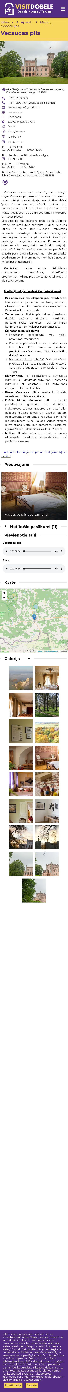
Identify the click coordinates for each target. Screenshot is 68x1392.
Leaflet (39, 651)
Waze (11, 126)
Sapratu (32, 1385)
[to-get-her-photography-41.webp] (47, 811)
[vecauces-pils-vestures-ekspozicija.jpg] (21, 731)
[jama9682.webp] (34, 891)
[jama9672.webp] (34, 62)
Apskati (26, 22)
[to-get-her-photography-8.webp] (21, 784)
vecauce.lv (15, 112)
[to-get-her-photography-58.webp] (47, 784)
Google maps (16, 131)
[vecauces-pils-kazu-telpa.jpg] (47, 678)
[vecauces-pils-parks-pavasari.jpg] (47, 705)
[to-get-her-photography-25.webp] (47, 758)
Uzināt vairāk (13, 1385)
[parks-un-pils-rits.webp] (21, 678)
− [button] (4, 598)
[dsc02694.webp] (47, 837)
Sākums (7, 22)
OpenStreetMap (51, 651)
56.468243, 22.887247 (22, 121)
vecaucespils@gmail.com (24, 107)
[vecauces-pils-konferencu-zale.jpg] (21, 705)
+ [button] (4, 593)
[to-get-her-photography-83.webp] (21, 811)
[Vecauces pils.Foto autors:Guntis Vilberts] (47, 731)
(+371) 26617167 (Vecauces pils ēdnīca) (32, 102)
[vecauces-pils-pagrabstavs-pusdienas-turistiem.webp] (21, 758)
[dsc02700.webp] (21, 837)
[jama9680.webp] (47, 864)
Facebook (14, 117)
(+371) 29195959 (18, 97)
